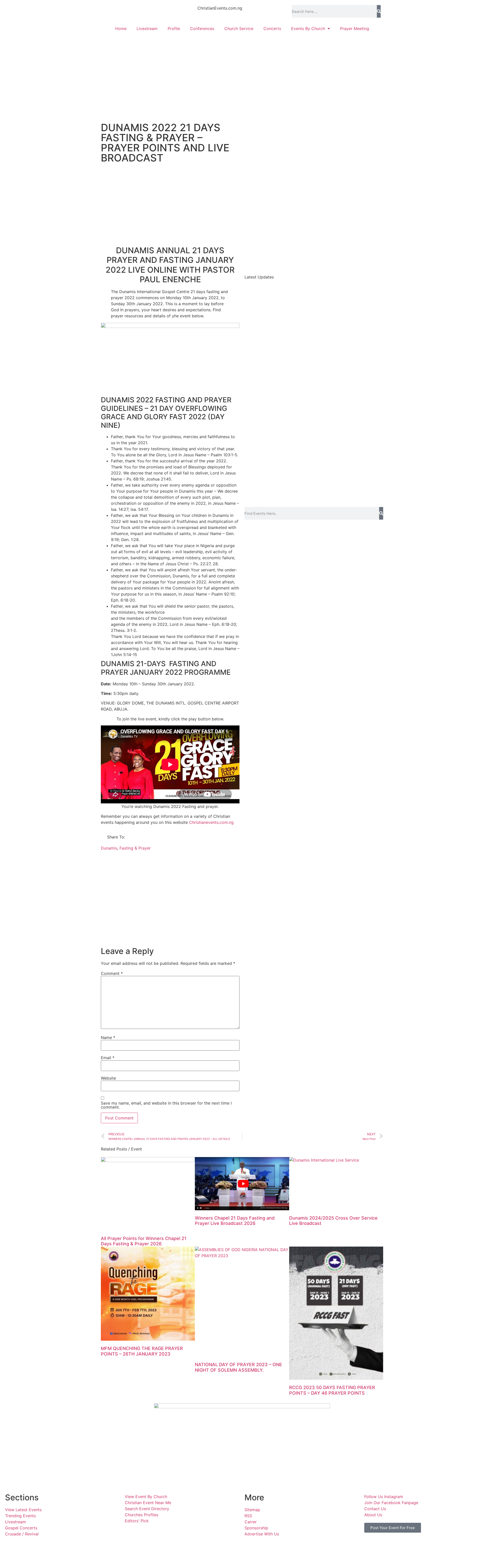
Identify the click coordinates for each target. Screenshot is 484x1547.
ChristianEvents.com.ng (219, 8)
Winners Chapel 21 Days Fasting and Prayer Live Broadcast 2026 (235, 1220)
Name (108, 1037)
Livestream (147, 28)
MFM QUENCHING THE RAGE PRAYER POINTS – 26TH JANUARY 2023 (142, 1351)
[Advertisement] (241, 74)
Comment (112, 973)
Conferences (202, 28)
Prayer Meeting (354, 28)
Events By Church (308, 28)
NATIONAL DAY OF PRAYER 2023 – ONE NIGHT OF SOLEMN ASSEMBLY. (238, 1367)
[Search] (379, 11)
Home (121, 28)
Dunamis (109, 848)
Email (107, 1058)
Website (108, 1078)
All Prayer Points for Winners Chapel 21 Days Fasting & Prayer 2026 (144, 1241)
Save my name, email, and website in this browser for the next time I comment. (166, 1105)
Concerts (272, 28)
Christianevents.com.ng (211, 822)
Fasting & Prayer (135, 848)
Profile (174, 28)
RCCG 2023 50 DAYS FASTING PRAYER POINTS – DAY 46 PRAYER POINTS (332, 1390)
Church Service (238, 28)
